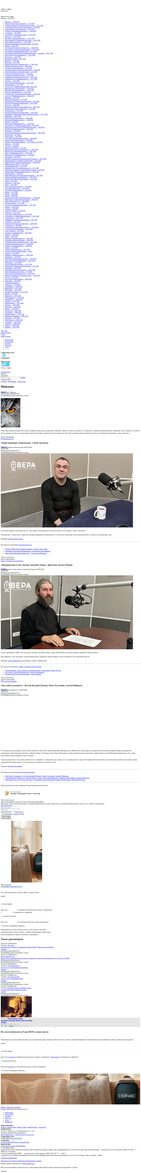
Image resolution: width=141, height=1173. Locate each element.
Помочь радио (6, 816)
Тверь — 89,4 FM (11, 236)
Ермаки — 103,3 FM (12, 301)
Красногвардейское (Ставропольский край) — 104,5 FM (25, 133)
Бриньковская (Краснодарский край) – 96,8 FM (21, 44)
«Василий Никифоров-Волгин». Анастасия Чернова (26, 553)
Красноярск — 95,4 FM (13, 137)
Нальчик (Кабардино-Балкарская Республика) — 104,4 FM (25, 159)
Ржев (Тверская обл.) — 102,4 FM (17, 201)
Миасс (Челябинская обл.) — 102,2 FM (18, 153)
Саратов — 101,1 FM (12, 212)
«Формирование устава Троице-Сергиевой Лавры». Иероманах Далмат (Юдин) (33, 670)
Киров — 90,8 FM (11, 122)
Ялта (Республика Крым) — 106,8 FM (18, 279)
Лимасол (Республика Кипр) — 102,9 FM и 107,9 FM (23, 142)
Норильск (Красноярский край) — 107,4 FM (20, 177)
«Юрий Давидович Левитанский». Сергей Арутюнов (26, 549)
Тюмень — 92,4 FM (12, 253)
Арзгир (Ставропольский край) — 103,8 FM (20, 31)
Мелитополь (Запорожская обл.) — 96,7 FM (20, 151)
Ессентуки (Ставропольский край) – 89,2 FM (21, 87)
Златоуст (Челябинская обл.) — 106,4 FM (19, 96)
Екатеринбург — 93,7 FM (14, 85)
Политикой (7, 912)
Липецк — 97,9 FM (12, 144)
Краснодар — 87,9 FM (13, 135)
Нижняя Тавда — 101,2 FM (14, 314)
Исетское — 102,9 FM (12, 307)
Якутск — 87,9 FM (11, 277)
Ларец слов (21, 381)
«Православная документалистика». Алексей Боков (23, 674)
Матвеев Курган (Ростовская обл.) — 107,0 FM (21, 149)
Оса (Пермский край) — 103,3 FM (17, 188)
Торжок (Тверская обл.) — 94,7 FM (17, 249)
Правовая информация (9, 1158)
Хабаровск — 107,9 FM (13, 262)
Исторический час (7, 439)
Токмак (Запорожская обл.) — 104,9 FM (19, 244)
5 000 (10, 805)
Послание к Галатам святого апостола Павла (16, 1020)
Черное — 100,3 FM (12, 325)
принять (4, 1171)
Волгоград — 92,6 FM (13, 57)
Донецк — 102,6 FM (12, 81)
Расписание (9, 342)
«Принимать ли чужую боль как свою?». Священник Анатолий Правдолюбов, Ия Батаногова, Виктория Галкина (45, 780)
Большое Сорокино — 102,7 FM (16, 292)
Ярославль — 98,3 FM (13, 281)
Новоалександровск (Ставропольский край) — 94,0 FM (24, 170)
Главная (3, 381)
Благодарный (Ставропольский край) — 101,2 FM (22, 40)
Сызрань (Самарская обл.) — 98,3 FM (18, 233)
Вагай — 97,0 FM (11, 294)
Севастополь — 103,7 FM (14, 218)
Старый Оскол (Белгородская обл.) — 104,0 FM (21, 227)
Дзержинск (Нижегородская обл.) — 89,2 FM (21, 77)
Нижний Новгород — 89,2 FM (16, 166)
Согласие (12, 910)
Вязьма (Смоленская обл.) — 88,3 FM (18, 66)
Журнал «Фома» (6, 1127)
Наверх (3, 1107)
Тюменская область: (12, 283)
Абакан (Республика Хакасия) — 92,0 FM (19, 24)
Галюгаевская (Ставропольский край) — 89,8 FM (22, 70)
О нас (7, 347)
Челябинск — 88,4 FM (13, 268)
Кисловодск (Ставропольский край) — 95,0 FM (22, 125)
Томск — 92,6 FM (11, 248)
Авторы (8, 343)
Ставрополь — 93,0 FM (13, 225)
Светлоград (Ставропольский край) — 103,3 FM (22, 216)
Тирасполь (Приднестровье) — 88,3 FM (19, 240)
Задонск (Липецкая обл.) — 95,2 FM (17, 92)
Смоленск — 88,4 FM (12, 222)
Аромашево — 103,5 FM (13, 286)
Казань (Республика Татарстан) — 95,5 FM (20, 109)
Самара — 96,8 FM (11, 209)
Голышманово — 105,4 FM (14, 298)
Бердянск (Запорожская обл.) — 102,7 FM (19, 38)
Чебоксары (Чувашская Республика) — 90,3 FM (22, 266)
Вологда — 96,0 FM (12, 61)
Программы (9, 340)
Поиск (23, 377)
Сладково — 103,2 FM (13, 322)
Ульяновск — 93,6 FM (12, 257)
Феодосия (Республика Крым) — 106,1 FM (20, 261)
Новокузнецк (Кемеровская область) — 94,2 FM (22, 172)
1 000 (5, 805)
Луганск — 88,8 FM (12, 146)
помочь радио (6, 333)
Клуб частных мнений (9, 681)
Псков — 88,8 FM (11, 196)
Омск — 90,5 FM (11, 181)
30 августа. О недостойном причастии (14, 967)
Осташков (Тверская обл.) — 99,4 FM (18, 190)
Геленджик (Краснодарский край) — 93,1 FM (21, 72)
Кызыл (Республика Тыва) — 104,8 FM (19, 140)
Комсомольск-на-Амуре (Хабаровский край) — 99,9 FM (24, 127)
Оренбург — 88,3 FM (12, 183)
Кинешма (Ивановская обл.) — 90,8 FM (19, 120)
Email (3, 896)
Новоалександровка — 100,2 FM (16, 316)
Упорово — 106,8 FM (12, 323)
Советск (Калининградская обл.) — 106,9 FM (21, 224)
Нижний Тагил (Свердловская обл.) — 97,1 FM (21, 168)
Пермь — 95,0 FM (11, 194)
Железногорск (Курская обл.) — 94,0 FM (19, 88)
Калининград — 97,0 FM (14, 111)
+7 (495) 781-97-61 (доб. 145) (24, 1135)
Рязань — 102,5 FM (11, 207)
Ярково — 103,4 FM (12, 327)
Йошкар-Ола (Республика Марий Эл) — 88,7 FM (22, 107)
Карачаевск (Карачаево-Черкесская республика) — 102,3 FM (26, 114)
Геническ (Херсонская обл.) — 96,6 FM (19, 74)
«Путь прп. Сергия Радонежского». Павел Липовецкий (24, 672)
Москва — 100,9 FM (12, 22)
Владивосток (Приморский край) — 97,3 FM (21, 51)
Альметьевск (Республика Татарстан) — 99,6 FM (22, 27)
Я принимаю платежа (13, 814)
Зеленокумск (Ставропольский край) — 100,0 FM (22, 94)
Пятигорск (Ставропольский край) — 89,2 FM (21, 199)
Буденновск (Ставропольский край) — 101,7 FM (22, 49)
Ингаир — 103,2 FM (12, 305)
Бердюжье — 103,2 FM (13, 290)
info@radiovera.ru (7, 1135)
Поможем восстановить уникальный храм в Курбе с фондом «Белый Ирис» (27, 947)
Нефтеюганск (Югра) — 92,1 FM (16, 164)
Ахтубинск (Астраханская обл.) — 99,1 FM (20, 35)
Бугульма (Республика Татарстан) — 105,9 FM (21, 48)
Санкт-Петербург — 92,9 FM (15, 211)
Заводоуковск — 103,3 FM (14, 303)
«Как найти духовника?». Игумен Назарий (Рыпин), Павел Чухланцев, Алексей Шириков (37, 776)
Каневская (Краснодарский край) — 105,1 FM (21, 112)
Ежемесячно (7, 812)
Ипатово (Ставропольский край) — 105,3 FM (21, 103)
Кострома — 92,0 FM (12, 131)
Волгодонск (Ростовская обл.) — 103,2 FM (20, 55)
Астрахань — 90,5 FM (13, 33)
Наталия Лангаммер (15, 766)
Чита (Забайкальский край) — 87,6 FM (18, 272)
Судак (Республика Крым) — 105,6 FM (18, 229)
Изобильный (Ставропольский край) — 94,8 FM (22, 101)
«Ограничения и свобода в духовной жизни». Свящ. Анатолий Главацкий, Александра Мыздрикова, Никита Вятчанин (47, 778)
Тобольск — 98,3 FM (12, 318)
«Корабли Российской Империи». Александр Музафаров (27, 551)
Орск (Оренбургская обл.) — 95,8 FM (18, 186)
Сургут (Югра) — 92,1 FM (14, 231)
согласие (12, 922)
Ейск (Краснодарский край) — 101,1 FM (19, 83)
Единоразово (18, 812)
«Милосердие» (32, 1127)
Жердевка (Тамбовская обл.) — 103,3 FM (19, 90)
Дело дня (4, 331)
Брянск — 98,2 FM (11, 46)
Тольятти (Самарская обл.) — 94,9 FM (18, 246)
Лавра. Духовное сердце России (12, 561)
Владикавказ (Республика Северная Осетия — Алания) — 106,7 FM (29, 53)
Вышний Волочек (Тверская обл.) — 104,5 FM (21, 64)
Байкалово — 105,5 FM (13, 288)
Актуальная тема (13, 966)
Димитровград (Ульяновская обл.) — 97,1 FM (21, 79)
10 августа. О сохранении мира (12, 979)
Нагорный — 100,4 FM (13, 312)
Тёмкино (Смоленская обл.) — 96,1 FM (19, 238)
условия (15, 814)
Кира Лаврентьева (14, 661)
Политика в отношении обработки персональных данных (21, 1161)
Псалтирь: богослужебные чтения (19, 988)
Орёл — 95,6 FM (11, 185)
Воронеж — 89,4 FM (12, 62)
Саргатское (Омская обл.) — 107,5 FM (18, 214)
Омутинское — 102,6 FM (14, 320)
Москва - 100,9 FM (7, 18)
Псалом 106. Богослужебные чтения (13, 990)
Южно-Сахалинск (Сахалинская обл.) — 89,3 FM (22, 275)
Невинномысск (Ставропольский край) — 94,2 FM (23, 161)
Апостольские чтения (15, 1018)
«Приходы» (42, 1127)
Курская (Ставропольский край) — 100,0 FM (21, 138)
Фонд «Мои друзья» (20, 1127)
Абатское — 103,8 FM (12, 285)
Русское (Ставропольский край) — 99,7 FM (20, 205)
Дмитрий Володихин (15, 539)
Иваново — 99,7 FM (12, 98)
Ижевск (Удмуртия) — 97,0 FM (16, 99)
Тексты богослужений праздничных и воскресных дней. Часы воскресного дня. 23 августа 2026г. (35, 958)
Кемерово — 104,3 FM (13, 116)
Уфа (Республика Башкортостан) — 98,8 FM (20, 259)
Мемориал (8, 1122)
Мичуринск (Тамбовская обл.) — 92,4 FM (19, 155)
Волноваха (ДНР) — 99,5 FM (15, 59)
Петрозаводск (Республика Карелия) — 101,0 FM (22, 198)
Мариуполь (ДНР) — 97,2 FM (15, 148)
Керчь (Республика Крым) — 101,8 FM (18, 118)
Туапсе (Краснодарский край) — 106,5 (18, 251)
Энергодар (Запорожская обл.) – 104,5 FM (19, 274)
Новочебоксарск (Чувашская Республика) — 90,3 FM (23, 175)
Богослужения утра (7, 956)
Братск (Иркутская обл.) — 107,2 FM (18, 42)
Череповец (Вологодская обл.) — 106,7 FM (20, 270)
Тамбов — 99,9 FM (11, 235)
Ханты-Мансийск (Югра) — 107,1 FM (18, 264)
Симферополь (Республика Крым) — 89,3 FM (21, 220)
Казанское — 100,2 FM (13, 311)
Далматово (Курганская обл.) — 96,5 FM (19, 75)
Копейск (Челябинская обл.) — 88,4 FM (19, 129)
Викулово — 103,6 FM (13, 296)
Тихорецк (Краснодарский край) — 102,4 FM (21, 242)
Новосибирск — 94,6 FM (14, 174)
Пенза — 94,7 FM (11, 192)
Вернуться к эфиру (7, 16)
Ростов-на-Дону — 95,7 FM (14, 203)
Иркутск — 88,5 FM (12, 105)
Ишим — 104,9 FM (11, 309)
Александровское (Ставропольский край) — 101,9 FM (24, 25)
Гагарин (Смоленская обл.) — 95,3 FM (18, 68)
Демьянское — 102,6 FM (13, 299)
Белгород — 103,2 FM (12, 37)
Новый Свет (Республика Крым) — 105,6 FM (21, 179)
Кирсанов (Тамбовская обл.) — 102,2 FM (19, 124)
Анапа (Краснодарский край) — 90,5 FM (19, 29)
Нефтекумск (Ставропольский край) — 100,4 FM (22, 162)
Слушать (4, 945)
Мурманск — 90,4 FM (12, 157)
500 (2, 805)
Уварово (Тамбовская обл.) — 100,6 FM (19, 255)
